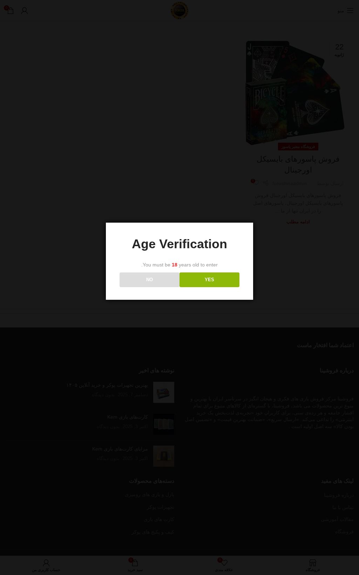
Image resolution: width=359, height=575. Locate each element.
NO (149, 279)
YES (209, 279)
